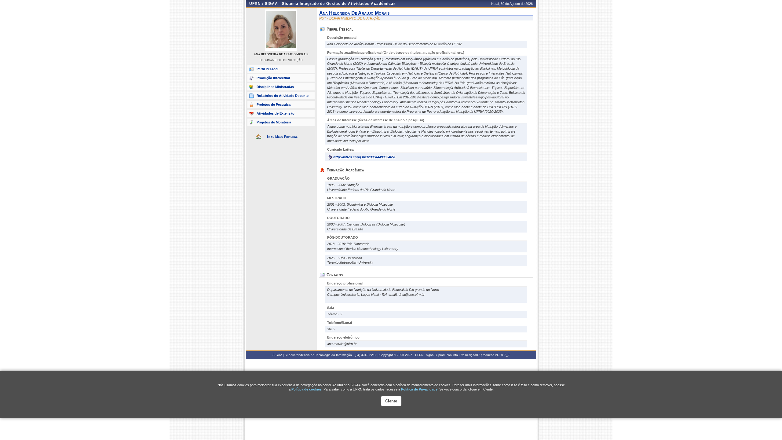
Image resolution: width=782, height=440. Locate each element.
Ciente (391, 401)
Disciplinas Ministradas (275, 87)
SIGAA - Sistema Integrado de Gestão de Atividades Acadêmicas (330, 4)
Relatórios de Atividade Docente (283, 95)
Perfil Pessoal (267, 69)
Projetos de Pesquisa (274, 104)
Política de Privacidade (419, 389)
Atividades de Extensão (275, 113)
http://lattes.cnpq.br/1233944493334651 (364, 157)
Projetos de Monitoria (274, 122)
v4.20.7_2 (502, 355)
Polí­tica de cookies (306, 389)
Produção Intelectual (273, 78)
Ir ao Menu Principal (282, 136)
